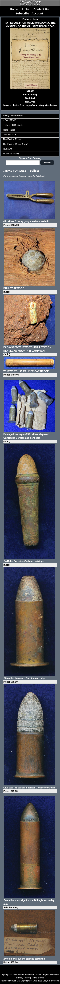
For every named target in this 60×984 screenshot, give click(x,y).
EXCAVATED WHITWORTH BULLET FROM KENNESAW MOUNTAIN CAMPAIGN (27, 351)
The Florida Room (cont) (15, 144)
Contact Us (41, 9)
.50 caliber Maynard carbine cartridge (24, 960)
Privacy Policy (23, 978)
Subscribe (22, 13)
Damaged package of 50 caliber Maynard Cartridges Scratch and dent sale (25, 438)
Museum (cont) (11, 153)
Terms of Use (37, 978)
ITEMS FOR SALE (13, 125)
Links (25, 9)
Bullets (34, 171)
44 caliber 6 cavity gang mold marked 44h (26, 223)
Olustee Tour (9, 134)
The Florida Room (12, 139)
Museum (7, 148)
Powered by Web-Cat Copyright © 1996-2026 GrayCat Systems (30, 981)
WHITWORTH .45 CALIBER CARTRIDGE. (26, 373)
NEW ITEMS (9, 120)
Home (14, 9)
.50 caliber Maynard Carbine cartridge (24, 680)
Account (37, 13)
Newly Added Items (13, 115)
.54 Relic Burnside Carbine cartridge (23, 563)
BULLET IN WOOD (13, 290)
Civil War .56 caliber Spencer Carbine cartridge (29, 789)
